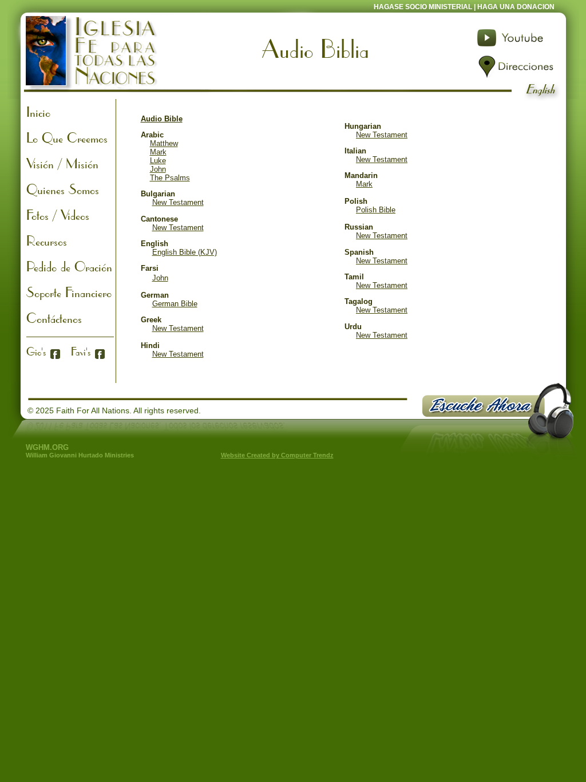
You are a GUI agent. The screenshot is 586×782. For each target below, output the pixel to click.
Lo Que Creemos (67, 137)
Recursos (46, 240)
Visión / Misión (62, 163)
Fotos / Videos (57, 214)
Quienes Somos (62, 189)
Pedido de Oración (69, 266)
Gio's (36, 351)
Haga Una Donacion (516, 7)
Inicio (38, 111)
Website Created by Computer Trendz (277, 455)
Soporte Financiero (69, 292)
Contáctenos (54, 317)
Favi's (80, 351)
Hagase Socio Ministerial (424, 7)
